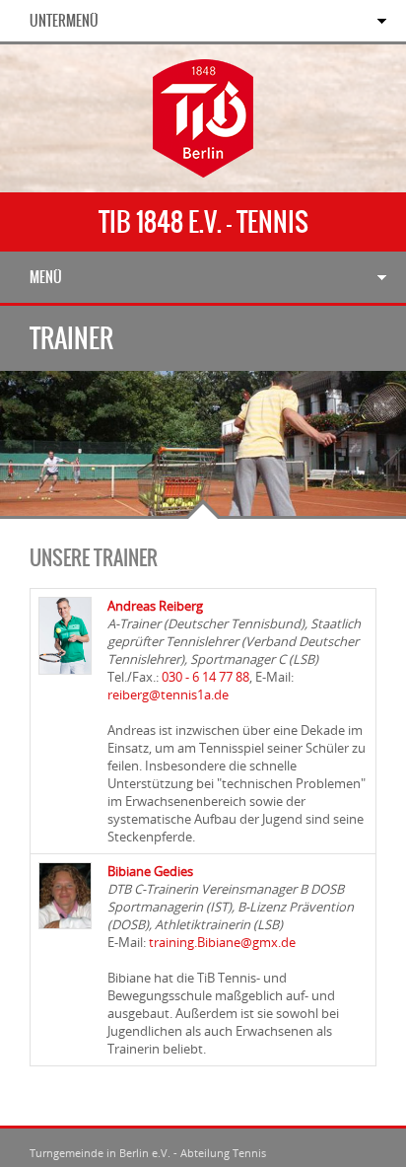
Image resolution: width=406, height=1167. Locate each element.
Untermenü (64, 21)
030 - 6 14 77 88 (205, 677)
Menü (46, 277)
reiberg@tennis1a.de (168, 694)
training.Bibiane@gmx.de (222, 942)
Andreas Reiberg (155, 606)
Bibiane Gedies (150, 871)
